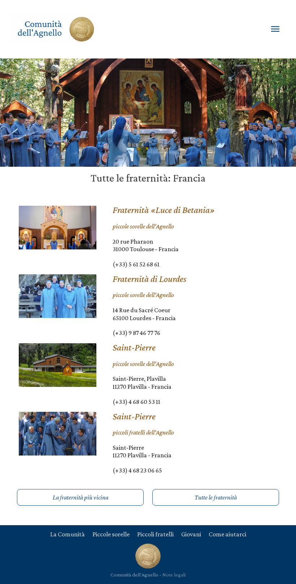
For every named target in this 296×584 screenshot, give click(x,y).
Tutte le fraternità (216, 497)
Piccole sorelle (111, 534)
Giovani (191, 534)
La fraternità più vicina (80, 497)
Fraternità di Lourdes (149, 279)
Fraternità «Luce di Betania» (164, 210)
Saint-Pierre (134, 347)
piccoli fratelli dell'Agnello (143, 432)
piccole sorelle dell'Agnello (143, 226)
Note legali (174, 575)
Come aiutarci (227, 534)
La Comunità (67, 534)
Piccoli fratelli (155, 534)
